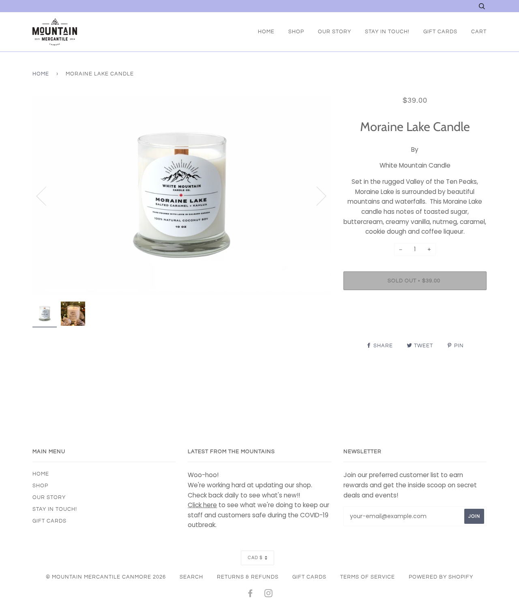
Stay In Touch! (387, 31)
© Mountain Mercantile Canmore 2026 (106, 577)
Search (191, 577)
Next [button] (316, 195)
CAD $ (255, 557)
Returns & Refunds (248, 577)
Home (266, 31)
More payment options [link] (414, 324)
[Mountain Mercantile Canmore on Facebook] (250, 595)
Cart (479, 31)
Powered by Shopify (441, 577)
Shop (296, 31)
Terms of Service (367, 577)
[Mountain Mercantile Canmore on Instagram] (268, 595)
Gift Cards (440, 31)
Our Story (334, 31)
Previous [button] (46, 195)
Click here (202, 505)
